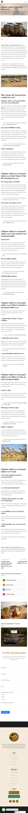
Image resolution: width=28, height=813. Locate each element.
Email (2, 686)
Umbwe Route (14, 783)
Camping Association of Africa (9, 423)
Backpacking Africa (6, 441)
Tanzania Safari (14, 756)
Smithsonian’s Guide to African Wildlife (11, 145)
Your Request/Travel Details (7, 702)
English (18, 811)
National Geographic (7, 164)
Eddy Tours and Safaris (12, 67)
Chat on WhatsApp (14, 796)
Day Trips (14, 761)
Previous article (5, 559)
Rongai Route (14, 780)
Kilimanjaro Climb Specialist (17, 65)
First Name (3, 667)
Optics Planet (5, 350)
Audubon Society (10, 222)
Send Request (5, 712)
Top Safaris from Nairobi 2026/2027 (22, 562)
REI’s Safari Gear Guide (21, 335)
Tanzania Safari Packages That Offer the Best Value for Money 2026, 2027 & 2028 (6, 565)
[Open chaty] (3, 809)
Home (2, 11)
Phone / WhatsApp (5, 680)
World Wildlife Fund (12, 124)
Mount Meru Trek (14, 764)
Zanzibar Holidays (14, 758)
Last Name (3, 673)
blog (5, 11)
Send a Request (14, 792)
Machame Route (14, 772)
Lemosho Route (14, 778)
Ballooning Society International (9, 273)
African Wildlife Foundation (8, 294)
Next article (23, 559)
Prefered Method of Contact (7, 692)
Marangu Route (14, 775)
